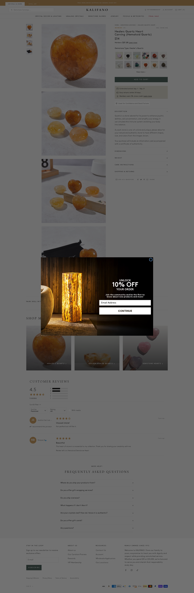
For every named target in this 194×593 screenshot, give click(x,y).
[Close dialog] (150, 259)
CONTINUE (125, 311)
